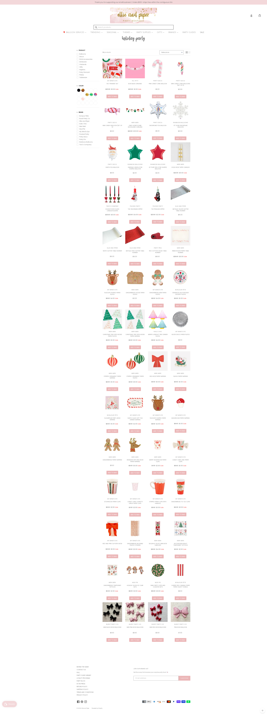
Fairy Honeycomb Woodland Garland (135, 126)
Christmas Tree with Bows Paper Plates (112, 335)
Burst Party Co (84, 118)
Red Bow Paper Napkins (158, 376)
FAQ (78, 672)
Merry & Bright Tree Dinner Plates (158, 335)
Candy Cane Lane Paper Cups (180, 461)
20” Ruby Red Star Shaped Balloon (158, 168)
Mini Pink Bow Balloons (135, 627)
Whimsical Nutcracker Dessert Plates (180, 293)
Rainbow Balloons (86, 142)
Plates (81, 75)
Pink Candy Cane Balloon (158, 84)
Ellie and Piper (84, 121)
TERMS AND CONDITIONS (85, 692)
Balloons (82, 54)
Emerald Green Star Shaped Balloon (135, 168)
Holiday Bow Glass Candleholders (112, 210)
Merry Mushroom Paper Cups (157, 461)
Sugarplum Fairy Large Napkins (112, 419)
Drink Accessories (85, 59)
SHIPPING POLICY (82, 689)
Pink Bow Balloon (180, 627)
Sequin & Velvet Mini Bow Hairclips (158, 544)
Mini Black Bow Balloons (112, 627)
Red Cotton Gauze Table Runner (158, 252)
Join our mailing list (141, 669)
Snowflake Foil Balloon (157, 125)
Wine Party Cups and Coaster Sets (158, 586)
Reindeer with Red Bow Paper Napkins (135, 461)
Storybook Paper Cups (112, 502)
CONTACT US (81, 670)
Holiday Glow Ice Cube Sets (135, 586)
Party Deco (83, 137)
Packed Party (84, 134)
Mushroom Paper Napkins (180, 418)
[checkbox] (78, 90)
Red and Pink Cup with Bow (112, 544)
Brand (81, 112)
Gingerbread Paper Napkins (112, 460)
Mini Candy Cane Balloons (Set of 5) (180, 84)
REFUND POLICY (82, 686)
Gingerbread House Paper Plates (135, 293)
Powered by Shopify (97, 708)
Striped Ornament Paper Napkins (112, 377)
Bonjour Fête (84, 116)
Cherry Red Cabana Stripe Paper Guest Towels (180, 586)
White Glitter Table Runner (112, 251)
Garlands (82, 64)
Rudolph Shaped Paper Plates (112, 293)
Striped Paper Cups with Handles (157, 502)
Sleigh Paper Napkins (180, 376)
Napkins (82, 70)
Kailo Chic (83, 124)
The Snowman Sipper (135, 209)
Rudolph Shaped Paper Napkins (158, 419)
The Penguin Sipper (157, 209)
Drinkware (83, 62)
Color (81, 86)
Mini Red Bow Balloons (158, 627)
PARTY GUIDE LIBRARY (84, 675)
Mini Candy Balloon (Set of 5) (112, 126)
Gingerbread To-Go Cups (180, 502)
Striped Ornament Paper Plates (135, 377)
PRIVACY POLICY (82, 695)
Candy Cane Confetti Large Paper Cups (135, 502)
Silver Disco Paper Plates (181, 334)
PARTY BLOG (81, 681)
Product (82, 50)
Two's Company (85, 145)
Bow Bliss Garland (135, 84)
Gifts (81, 67)
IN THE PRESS (81, 684)
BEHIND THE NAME (83, 667)
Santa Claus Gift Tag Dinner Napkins (135, 419)
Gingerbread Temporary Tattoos (112, 586)
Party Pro (82, 139)
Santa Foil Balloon (112, 167)
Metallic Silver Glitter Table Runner (180, 210)
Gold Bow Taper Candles (180, 167)
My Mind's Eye (84, 132)
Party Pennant (84, 72)
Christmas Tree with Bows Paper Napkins (135, 335)
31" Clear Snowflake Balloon (181, 126)
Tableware (83, 77)
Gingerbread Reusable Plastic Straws (135, 544)
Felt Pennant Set (112, 84)
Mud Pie (82, 129)
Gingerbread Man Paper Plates (157, 293)
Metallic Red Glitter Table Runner (135, 252)
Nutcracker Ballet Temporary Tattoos (180, 544)
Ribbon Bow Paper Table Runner (180, 252)
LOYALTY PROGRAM (83, 678)
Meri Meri (82, 126)
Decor (81, 57)
